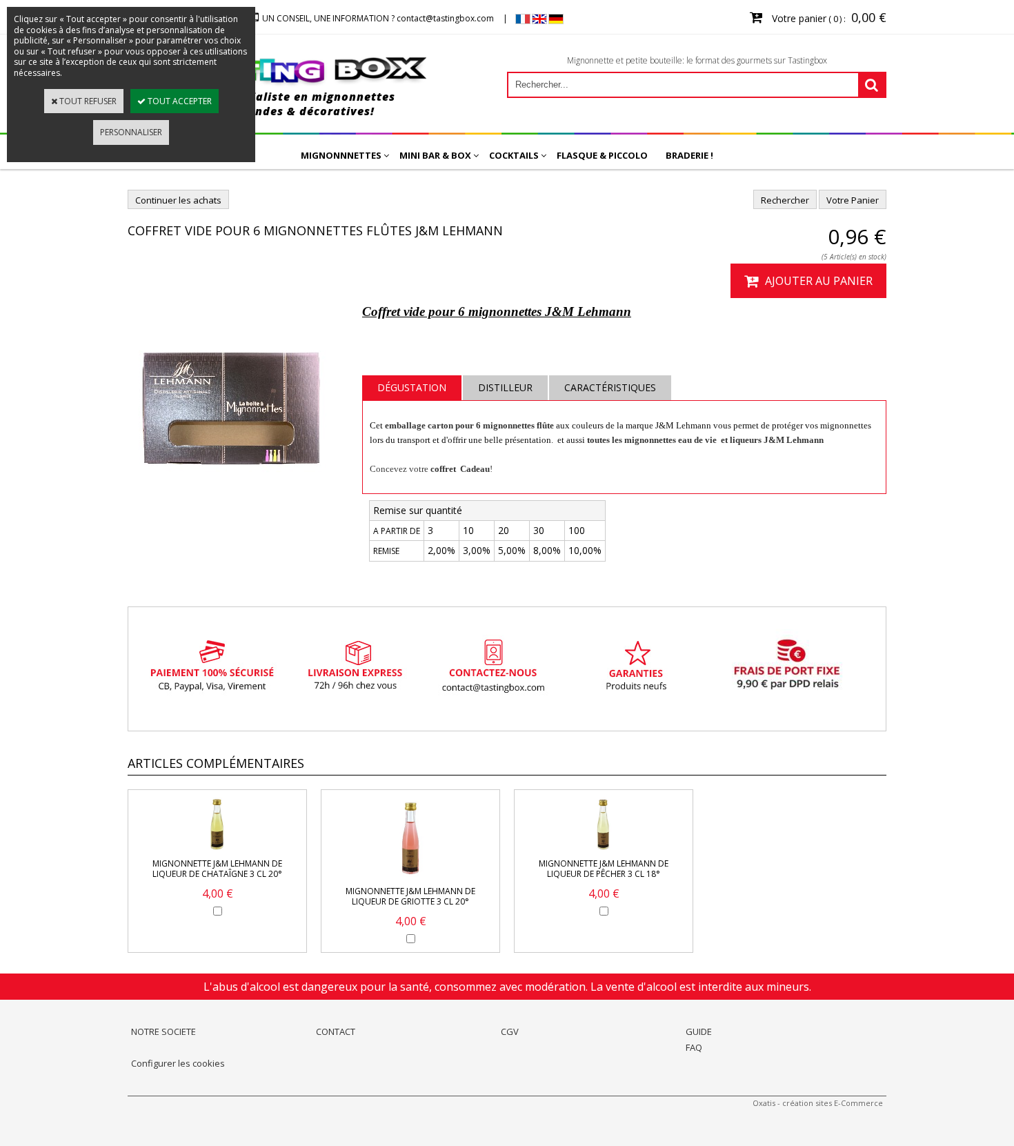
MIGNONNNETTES (341, 155)
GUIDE (699, 1031)
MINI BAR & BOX (435, 155)
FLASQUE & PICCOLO (602, 155)
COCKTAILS (514, 155)
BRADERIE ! (689, 155)
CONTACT (335, 1031)
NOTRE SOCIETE (163, 1031)
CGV (510, 1031)
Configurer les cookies (178, 1063)
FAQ (694, 1047)
